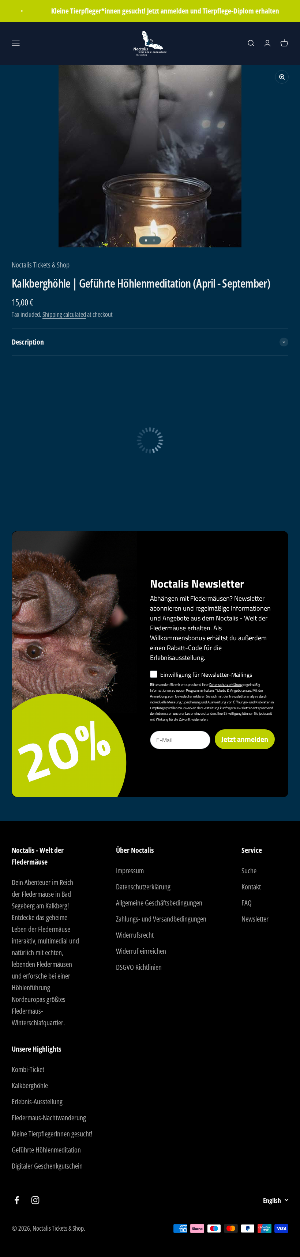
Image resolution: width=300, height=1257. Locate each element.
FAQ (246, 903)
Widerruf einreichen (141, 951)
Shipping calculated (64, 314)
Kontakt (251, 887)
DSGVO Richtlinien (139, 967)
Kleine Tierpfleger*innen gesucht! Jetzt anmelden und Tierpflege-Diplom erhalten (158, 11)
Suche (248, 871)
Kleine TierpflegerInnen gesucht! (52, 1134)
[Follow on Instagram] (35, 1200)
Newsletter (255, 919)
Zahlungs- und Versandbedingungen (161, 919)
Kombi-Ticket (28, 1069)
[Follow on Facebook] (17, 1200)
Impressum (130, 871)
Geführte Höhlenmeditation (46, 1150)
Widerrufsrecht (135, 935)
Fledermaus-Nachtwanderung (49, 1118)
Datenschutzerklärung (226, 684)
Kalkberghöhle (30, 1085)
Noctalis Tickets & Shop (41, 265)
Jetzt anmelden (244, 739)
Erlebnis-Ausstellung (37, 1101)
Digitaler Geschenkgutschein (47, 1166)
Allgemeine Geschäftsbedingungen (159, 903)
